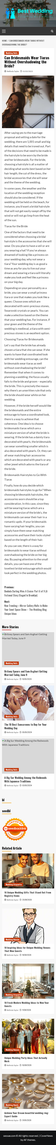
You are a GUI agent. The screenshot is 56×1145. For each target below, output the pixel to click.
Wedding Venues (12, 939)
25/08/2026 (27, 899)
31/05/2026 (26, 1120)
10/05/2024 (27, 679)
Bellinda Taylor (13, 71)
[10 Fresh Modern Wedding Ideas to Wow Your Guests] (28, 981)
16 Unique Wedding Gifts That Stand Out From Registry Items (27, 894)
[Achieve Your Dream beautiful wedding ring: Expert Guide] (28, 1091)
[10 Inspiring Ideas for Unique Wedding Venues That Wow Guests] (28, 926)
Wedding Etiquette (14, 884)
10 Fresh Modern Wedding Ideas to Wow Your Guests (26, 1004)
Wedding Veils (11, 53)
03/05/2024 (27, 785)
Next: (25, 608)
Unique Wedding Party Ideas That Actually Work (25, 1059)
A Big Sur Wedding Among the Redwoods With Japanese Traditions (25, 779)
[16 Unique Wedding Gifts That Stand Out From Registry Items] (28, 870)
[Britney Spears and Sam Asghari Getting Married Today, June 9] (28, 649)
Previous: (25, 591)
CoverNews (46, 1135)
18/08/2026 (26, 955)
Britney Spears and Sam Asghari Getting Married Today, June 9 (25, 673)
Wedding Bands (12, 1105)
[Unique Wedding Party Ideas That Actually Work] (28, 1036)
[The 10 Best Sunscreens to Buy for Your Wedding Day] (28, 702)
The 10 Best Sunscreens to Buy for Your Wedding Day (25, 726)
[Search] (52, 31)
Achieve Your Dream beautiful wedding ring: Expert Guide (26, 1114)
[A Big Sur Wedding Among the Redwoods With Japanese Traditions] (28, 756)
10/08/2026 (26, 1065)
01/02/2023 (28, 71)
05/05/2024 (27, 732)
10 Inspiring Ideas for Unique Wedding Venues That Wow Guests (27, 949)
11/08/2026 (26, 1010)
